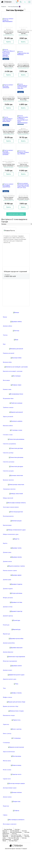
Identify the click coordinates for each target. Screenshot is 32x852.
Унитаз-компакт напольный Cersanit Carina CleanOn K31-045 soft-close (23, 198)
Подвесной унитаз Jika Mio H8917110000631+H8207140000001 (23, 32)
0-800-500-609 (10, 276)
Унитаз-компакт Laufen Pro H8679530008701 (8, 32)
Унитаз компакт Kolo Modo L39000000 (8, 98)
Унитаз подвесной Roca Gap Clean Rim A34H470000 (8, 132)
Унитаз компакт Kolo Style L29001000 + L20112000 (8, 165)
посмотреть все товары (16, 214)
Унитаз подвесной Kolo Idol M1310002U (23, 65)
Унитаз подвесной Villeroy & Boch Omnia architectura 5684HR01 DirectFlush (9, 65)
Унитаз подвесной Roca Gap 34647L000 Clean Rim (23, 98)
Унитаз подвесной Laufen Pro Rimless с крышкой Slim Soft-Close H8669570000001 (23, 132)
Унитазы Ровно (13, 840)
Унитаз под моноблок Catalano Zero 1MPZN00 (23, 165)
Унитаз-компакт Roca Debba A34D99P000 (8, 198)
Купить (8, 42)
